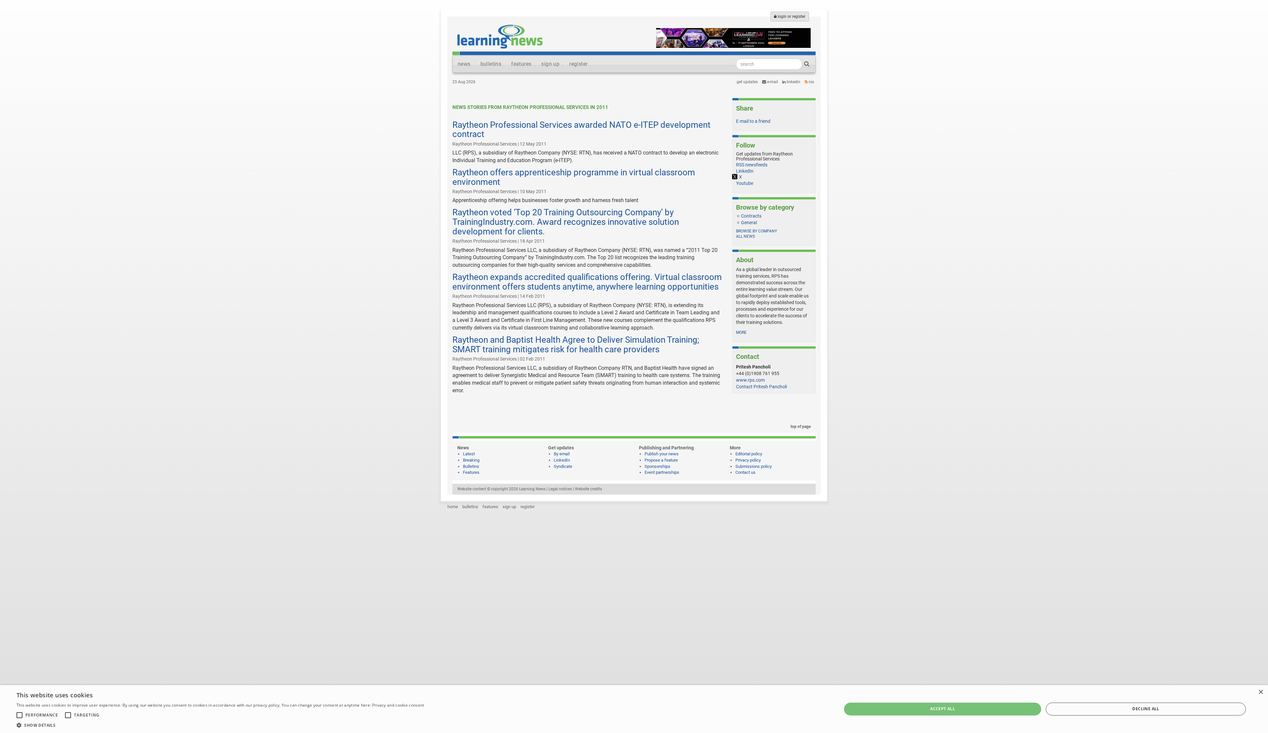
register (578, 64)
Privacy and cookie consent (398, 705)
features (521, 64)
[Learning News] (500, 36)
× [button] (1260, 692)
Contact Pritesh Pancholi (761, 386)
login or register (791, 16)
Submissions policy (753, 466)
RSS (811, 82)
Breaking (471, 460)
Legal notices (560, 489)
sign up (550, 64)
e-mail (772, 82)
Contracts (751, 216)
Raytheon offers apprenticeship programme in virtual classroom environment (573, 177)
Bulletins (471, 466)
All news (745, 236)
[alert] (634, 709)
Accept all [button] (942, 709)
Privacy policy (748, 460)
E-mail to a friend (753, 121)
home (452, 506)
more (741, 332)
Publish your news (662, 453)
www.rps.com (750, 380)
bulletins (491, 64)
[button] (220, 725)
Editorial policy (748, 453)
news (464, 64)
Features (471, 472)
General (749, 222)
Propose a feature (661, 460)
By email (562, 453)
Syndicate (563, 466)
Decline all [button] (1145, 709)
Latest (469, 453)
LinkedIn (793, 82)
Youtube (744, 183)
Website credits (588, 489)
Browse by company (756, 231)
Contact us (745, 472)
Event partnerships (662, 472)
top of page (800, 426)
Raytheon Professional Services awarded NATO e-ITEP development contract (581, 129)
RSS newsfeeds (751, 164)
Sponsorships (657, 466)
